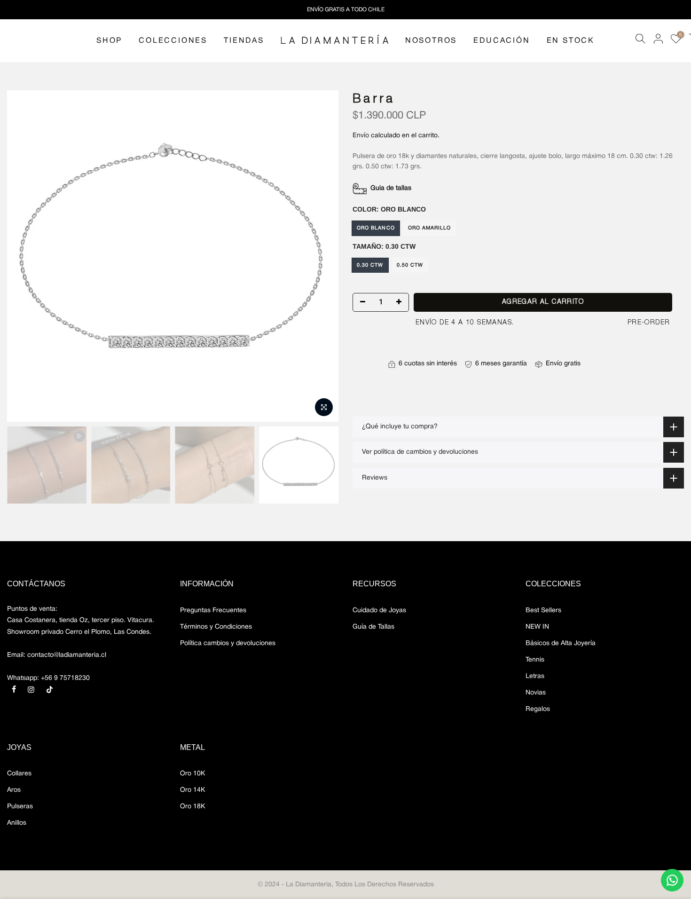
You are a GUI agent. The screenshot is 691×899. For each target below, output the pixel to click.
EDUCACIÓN (501, 41)
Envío (361, 136)
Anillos (16, 823)
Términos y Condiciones (216, 627)
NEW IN (537, 627)
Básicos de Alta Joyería (561, 643)
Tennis (535, 660)
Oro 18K (192, 807)
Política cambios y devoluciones (227, 643)
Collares (19, 774)
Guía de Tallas (373, 627)
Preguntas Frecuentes (213, 610)
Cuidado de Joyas (379, 610)
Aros (14, 790)
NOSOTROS (431, 41)
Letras (535, 676)
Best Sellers (543, 610)
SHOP (109, 41)
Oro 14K (192, 790)
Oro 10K (192, 774)
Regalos (538, 709)
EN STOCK (571, 41)
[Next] (322, 256)
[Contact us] (672, 880)
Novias (536, 693)
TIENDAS (244, 41)
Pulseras (20, 807)
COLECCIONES (173, 41)
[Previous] (23, 256)
